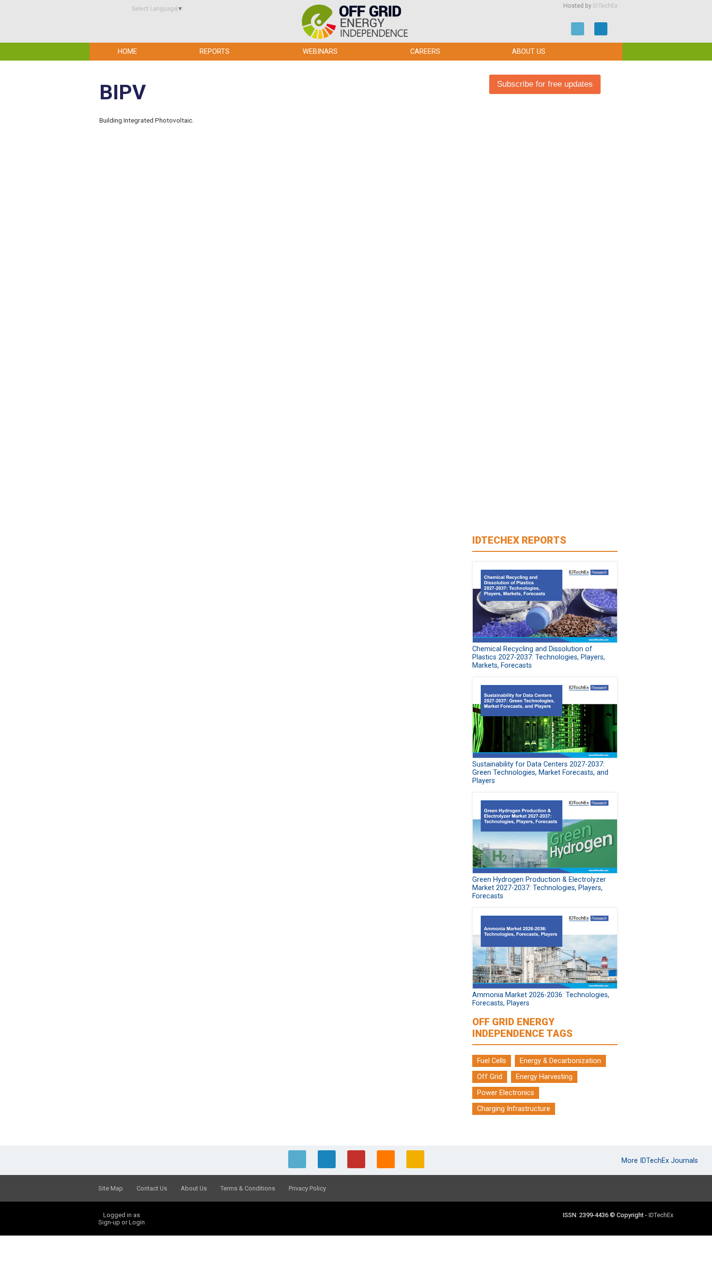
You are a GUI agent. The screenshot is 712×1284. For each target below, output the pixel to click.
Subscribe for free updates (545, 84)
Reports (215, 51)
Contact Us (152, 1188)
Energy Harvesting (544, 1077)
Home (127, 51)
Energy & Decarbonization (560, 1061)
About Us (528, 51)
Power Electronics (505, 1093)
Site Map (110, 1188)
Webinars (320, 51)
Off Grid (489, 1077)
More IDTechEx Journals (660, 1161)
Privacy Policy (307, 1188)
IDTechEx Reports (519, 540)
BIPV (122, 92)
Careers (425, 51)
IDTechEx (605, 5)
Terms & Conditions (247, 1188)
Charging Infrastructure (513, 1109)
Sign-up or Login (121, 1222)
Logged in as (121, 1215)
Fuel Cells (491, 1061)
